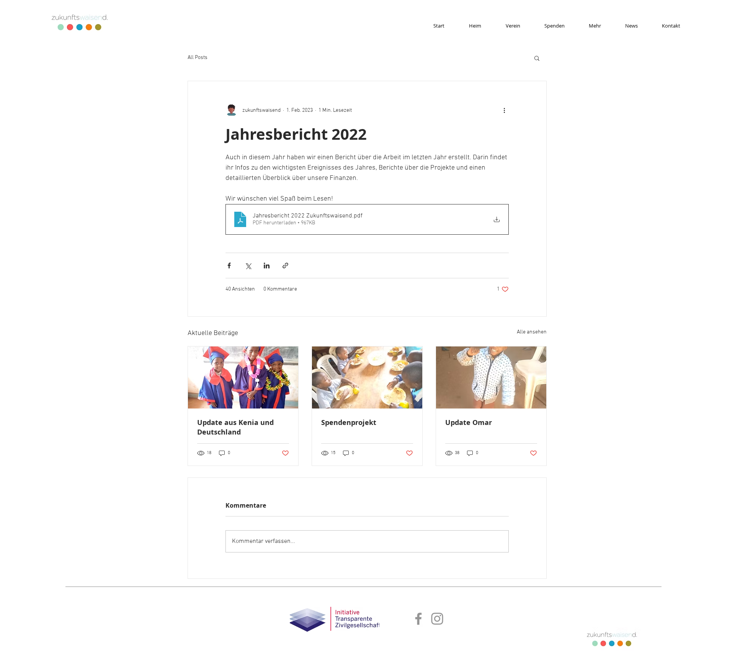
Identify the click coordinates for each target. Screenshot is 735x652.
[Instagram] (437, 619)
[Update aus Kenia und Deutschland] (243, 377)
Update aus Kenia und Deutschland (235, 427)
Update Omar (468, 422)
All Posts (197, 57)
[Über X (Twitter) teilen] (248, 265)
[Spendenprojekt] (367, 377)
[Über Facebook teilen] (229, 265)
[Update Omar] (491, 377)
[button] (537, 58)
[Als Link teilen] (285, 265)
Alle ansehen (532, 332)
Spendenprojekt (348, 422)
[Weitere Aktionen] (504, 110)
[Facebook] (418, 619)
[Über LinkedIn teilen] (266, 265)
